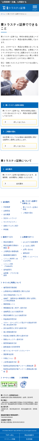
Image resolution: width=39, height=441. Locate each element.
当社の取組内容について (12, 295)
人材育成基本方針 (10, 362)
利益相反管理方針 (10, 319)
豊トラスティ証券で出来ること (29, 202)
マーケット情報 (8, 378)
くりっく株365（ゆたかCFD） (10, 260)
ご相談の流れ (10, 131)
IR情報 (5, 229)
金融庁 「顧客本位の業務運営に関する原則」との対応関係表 (20, 300)
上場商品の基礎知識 (10, 251)
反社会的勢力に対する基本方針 (15, 328)
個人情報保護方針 (10, 332)
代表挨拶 (6, 207)
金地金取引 (7, 270)
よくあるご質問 (29, 246)
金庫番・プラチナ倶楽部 (10, 274)
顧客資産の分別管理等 (11, 347)
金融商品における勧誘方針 (13, 311)
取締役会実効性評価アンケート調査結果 (18, 366)
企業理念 (6, 211)
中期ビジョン (8, 358)
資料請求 (26, 253)
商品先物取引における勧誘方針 (15, 315)
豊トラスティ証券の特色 (15, 105)
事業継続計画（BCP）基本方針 (15, 308)
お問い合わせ (28, 249)
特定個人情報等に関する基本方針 (15, 336)
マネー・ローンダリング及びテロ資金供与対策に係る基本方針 (20, 324)
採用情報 (25, 378)
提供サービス (8, 237)
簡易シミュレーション (30, 258)
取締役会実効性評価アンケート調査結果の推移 (20, 370)
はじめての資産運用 (30, 242)
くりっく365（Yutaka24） (8, 265)
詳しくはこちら (19, 122)
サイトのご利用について (12, 282)
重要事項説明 (8, 354)
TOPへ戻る (10, 435)
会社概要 (6, 214)
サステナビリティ (10, 222)
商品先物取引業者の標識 (10, 247)
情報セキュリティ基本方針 (13, 339)
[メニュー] (35, 7)
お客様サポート (28, 237)
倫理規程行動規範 (10, 287)
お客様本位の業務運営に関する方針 (16, 291)
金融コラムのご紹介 (10, 226)
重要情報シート (9, 304)
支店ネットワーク (10, 218)
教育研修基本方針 (10, 343)
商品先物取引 (8, 242)
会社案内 (9, 169)
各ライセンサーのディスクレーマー (16, 351)
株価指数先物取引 (10, 255)
